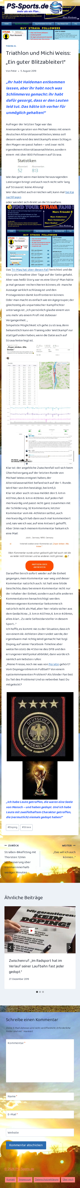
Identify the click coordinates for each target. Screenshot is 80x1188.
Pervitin (54, 664)
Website (13, 1133)
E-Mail (13, 1115)
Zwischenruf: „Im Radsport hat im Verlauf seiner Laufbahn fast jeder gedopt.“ (36, 966)
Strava (26, 827)
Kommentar (16, 1043)
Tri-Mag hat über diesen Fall (30, 269)
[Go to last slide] (10, 947)
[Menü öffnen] (72, 7)
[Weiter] (70, 947)
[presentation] (40, 930)
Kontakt (11, 1179)
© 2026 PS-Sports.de (19, 1169)
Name (12, 1097)
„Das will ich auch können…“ (64, 852)
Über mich (68, 1179)
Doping (12, 827)
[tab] (37, 992)
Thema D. (11, 46)
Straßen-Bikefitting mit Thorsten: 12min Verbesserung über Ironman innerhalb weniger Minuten (20, 859)
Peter (14, 71)
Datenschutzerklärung (46, 1179)
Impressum (25, 1179)
